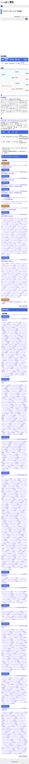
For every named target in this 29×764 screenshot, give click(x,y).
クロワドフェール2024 (8, 501)
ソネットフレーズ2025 (12, 459)
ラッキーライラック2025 (13, 370)
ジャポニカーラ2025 (8, 412)
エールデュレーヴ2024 (7, 694)
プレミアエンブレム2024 (9, 750)
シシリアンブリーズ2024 (9, 619)
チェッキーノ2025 (21, 348)
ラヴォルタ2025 (19, 465)
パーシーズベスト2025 (19, 423)
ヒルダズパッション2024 (14, 521)
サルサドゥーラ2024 (17, 658)
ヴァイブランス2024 (20, 669)
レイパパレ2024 (12, 555)
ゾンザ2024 (18, 745)
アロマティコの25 (6, 284)
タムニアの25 (4, 263)
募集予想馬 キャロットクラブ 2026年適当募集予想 (14, 439)
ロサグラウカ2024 (10, 715)
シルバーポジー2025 (16, 341)
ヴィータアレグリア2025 (15, 449)
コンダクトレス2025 (6, 443)
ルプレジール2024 (12, 579)
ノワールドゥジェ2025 (11, 418)
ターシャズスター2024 (11, 517)
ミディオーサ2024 (21, 726)
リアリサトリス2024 (20, 548)
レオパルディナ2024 (13, 563)
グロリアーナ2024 (7, 744)
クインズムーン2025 (21, 405)
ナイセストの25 (16, 221)
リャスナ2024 (19, 684)
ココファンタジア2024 (7, 611)
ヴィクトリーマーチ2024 (18, 650)
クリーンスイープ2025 (7, 407)
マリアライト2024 (16, 542)
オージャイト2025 (12, 332)
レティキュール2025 (8, 373)
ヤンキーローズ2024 (12, 723)
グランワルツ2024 (10, 698)
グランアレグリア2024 (11, 717)
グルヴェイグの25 (22, 231)
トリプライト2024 (7, 752)
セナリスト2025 (13, 344)
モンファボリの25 (15, 248)
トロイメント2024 (12, 637)
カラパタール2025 (6, 402)
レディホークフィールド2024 (15, 602)
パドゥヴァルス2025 (17, 444)
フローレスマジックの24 (7, 201)
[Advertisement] (14, 37)
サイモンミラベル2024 (17, 656)
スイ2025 (17, 412)
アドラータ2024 (5, 656)
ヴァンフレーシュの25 (18, 292)
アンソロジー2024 (14, 483)
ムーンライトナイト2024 (21, 596)
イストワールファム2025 (20, 399)
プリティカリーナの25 (10, 290)
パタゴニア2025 (22, 420)
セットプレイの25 (13, 285)
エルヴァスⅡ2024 (10, 488)
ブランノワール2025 (19, 424)
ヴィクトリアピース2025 (12, 431)
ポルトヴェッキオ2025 (11, 363)
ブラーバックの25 (22, 290)
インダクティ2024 (17, 734)
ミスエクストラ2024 (16, 537)
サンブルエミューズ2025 (12, 454)
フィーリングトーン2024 (16, 666)
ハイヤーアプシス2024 (7, 639)
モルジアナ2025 (16, 428)
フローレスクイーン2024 (7, 642)
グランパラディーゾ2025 (16, 336)
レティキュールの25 (12, 289)
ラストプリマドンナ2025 (16, 390)
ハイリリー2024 (19, 639)
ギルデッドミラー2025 (18, 402)
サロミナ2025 (23, 409)
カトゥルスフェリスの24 (15, 203)
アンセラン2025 (11, 397)
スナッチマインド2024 (21, 594)
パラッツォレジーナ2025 (7, 421)
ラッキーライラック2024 (17, 731)
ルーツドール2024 (11, 720)
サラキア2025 (6, 409)
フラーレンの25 (20, 228)
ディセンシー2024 (17, 634)
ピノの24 (5, 203)
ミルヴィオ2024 (5, 728)
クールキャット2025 (16, 391)
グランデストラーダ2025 (21, 407)
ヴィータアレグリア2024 (9, 547)
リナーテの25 (20, 265)
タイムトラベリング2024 (14, 663)
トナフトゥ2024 (14, 578)
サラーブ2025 (15, 409)
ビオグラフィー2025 (6, 424)
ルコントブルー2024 (6, 601)
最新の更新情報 (23, 306)
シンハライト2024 (11, 510)
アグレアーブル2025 (14, 393)
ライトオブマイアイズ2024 (18, 599)
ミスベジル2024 (12, 544)
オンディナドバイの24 (21, 201)
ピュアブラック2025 (6, 399)
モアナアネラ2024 (18, 729)
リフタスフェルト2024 (19, 645)
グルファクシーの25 (10, 279)
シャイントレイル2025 (13, 457)
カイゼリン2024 (20, 501)
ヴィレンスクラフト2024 (12, 725)
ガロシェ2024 (14, 651)
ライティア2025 (10, 465)
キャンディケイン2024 (7, 591)
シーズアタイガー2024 (16, 505)
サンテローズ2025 (7, 410)
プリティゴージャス (8, 121)
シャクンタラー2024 (20, 593)
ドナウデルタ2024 (6, 753)
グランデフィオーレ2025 (20, 441)
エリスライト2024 (12, 493)
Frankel (3, 97)
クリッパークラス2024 (20, 591)
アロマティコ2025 (10, 327)
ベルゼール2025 (11, 432)
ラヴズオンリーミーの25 (14, 242)
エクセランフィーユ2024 (17, 736)
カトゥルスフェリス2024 (9, 742)
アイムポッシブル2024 (7, 712)
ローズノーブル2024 (17, 553)
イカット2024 (17, 479)
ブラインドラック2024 (21, 642)
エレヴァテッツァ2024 (11, 718)
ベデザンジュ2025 (6, 322)
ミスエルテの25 (21, 243)
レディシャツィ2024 (19, 667)
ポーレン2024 (6, 599)
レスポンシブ (23, 16)
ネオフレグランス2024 (8, 561)
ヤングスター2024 (10, 545)
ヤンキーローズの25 (8, 220)
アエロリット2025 (16, 324)
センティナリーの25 (19, 245)
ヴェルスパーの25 (9, 234)
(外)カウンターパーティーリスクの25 (10, 253)
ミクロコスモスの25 (20, 234)
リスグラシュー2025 (17, 467)
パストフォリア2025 (20, 355)
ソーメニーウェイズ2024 (17, 512)
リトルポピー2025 (17, 322)
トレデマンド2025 (14, 351)
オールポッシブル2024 (7, 633)
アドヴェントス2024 (22, 559)
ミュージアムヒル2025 (21, 367)
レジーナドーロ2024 (18, 648)
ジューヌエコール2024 (21, 740)
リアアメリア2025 (11, 429)
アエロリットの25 (14, 263)
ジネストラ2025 (15, 343)
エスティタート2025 (6, 441)
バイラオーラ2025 (6, 444)
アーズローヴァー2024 (12, 687)
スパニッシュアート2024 (7, 629)
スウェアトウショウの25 (20, 229)
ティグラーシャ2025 (6, 349)
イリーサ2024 (4, 578)
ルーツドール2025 (22, 371)
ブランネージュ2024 (8, 644)
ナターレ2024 (22, 637)
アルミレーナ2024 (21, 732)
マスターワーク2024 (22, 566)
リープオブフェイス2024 (7, 647)
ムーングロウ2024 (16, 682)
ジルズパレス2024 (10, 692)
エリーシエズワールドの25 (9, 231)
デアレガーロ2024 (21, 750)
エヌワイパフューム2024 (19, 655)
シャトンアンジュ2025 (15, 340)
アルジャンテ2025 (6, 385)
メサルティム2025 (17, 446)
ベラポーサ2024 (19, 644)
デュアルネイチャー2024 (16, 664)
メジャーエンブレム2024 (17, 728)
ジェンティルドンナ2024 (7, 740)
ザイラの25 (13, 243)
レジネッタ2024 (7, 648)
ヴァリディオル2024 (6, 671)
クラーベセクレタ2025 (12, 333)
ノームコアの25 (19, 220)
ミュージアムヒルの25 (15, 240)
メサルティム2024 (10, 616)
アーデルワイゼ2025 (17, 385)
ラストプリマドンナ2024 (9, 598)
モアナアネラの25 (15, 273)
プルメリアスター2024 (19, 529)
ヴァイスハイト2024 (22, 545)
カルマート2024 (5, 651)
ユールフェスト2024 (8, 617)
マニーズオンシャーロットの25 (13, 271)
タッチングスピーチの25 (9, 278)
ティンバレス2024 (22, 702)
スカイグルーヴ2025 (15, 413)
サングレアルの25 (16, 247)
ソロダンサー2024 (6, 634)
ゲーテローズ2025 (14, 338)
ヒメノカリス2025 (18, 357)
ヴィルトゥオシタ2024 (19, 631)
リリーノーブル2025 (11, 371)
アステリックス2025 (13, 325)
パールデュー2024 (14, 524)
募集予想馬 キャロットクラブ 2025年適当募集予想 (14, 675)
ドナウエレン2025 (13, 352)
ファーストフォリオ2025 (12, 462)
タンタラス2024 (14, 515)
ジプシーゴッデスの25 (15, 223)
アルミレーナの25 (22, 276)
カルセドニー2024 (22, 499)
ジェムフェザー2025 (13, 455)
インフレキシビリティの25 (11, 270)
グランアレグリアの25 (10, 276)
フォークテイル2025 (13, 360)
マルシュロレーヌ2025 (12, 463)
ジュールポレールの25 (15, 250)
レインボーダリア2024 (21, 647)
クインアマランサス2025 (7, 405)
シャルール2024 (20, 561)
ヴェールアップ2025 (15, 451)
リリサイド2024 (10, 684)
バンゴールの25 (7, 292)
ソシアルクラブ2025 (11, 346)
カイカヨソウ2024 (10, 559)
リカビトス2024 (21, 551)
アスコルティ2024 (18, 713)
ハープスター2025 (11, 460)
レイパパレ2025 (14, 468)
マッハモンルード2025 (11, 365)
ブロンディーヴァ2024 (18, 536)
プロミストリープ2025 (17, 426)
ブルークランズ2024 (6, 531)
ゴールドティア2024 (11, 499)
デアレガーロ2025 (18, 349)
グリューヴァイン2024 (12, 697)
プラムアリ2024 (18, 531)
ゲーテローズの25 (16, 284)
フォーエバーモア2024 (20, 640)
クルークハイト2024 (15, 695)
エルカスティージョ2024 (12, 491)
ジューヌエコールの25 (13, 287)
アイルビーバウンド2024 (15, 482)
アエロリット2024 (7, 713)
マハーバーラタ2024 (14, 539)
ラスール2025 (20, 432)
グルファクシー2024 (11, 653)
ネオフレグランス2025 (19, 443)
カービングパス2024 (22, 742)
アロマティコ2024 (6, 734)
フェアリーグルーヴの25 (16, 237)
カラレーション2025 (20, 404)
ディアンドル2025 (10, 417)
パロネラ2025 (19, 421)
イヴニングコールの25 (10, 268)
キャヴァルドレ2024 (13, 494)
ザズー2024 (10, 689)
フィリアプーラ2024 (6, 529)
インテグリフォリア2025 (12, 328)
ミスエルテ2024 (11, 726)
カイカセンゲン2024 (11, 558)
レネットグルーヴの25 (10, 226)
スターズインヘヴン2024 (13, 661)
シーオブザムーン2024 (20, 739)
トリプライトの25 (20, 235)
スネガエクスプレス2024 (13, 513)
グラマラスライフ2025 (16, 386)
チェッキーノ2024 (10, 748)
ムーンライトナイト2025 (15, 388)
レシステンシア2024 (11, 556)
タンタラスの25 (14, 224)
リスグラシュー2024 (16, 550)
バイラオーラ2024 (10, 566)
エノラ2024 (16, 601)
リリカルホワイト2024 (20, 617)
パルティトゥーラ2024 (15, 523)
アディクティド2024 (15, 480)
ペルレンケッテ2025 (15, 447)
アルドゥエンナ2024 (13, 485)
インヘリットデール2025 (7, 401)
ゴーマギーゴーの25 (9, 228)
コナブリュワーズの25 (17, 293)
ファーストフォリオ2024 (18, 528)
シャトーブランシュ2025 (20, 410)
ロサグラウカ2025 (19, 373)
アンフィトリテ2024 (6, 479)
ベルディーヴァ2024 (11, 702)
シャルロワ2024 (15, 659)
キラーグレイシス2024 (12, 496)
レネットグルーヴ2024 (11, 721)
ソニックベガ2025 (11, 415)
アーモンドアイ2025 (14, 396)
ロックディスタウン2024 (12, 581)
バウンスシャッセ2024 (16, 526)
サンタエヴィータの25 (7, 245)
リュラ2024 (12, 551)
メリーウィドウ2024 (8, 596)
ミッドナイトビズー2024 (15, 540)
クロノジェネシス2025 (15, 335)
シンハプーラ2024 (14, 504)
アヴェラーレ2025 (21, 397)
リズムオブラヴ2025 (17, 434)
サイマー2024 (19, 629)
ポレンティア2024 (21, 598)
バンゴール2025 (10, 355)
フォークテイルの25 (9, 282)
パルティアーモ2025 (6, 357)
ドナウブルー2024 (17, 753)
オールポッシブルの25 (7, 218)
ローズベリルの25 (15, 239)
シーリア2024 (13, 509)
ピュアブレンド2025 (11, 420)
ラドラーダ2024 (5, 550)
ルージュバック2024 (17, 679)
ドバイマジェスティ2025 (12, 354)
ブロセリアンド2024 (22, 748)
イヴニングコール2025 (12, 330)
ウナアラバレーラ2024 (13, 486)
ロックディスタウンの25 (20, 218)
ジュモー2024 (21, 510)
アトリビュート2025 (14, 394)
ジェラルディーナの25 (8, 232)
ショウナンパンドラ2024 (7, 594)
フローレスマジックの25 (7, 235)
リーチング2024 (10, 548)
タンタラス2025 (11, 348)
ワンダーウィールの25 (20, 251)
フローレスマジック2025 (12, 362)
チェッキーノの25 (11, 265)
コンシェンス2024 (10, 497)
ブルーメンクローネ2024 (17, 534)
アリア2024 (9, 655)
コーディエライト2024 (20, 633)
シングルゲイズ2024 (15, 507)
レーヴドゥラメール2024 (14, 681)
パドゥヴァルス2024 (12, 564)
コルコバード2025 (10, 452)
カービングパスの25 (9, 281)
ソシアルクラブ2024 (8, 745)
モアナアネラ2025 (19, 374)
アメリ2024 (12, 732)
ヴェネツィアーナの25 (15, 295)
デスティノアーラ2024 (8, 703)
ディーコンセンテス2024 (12, 518)
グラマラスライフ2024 (7, 593)
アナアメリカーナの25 (14, 297)
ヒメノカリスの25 (20, 282)
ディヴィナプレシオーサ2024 (15, 636)
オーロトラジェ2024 (11, 490)
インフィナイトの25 (13, 274)
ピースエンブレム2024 (13, 520)
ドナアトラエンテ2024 (19, 752)
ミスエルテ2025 (10, 367)
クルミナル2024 (19, 502)
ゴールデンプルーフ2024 (20, 744)
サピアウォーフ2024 (18, 567)
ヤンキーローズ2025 (8, 368)
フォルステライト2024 (15, 532)
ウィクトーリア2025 (21, 401)
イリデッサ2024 (7, 567)
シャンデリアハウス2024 (17, 737)
